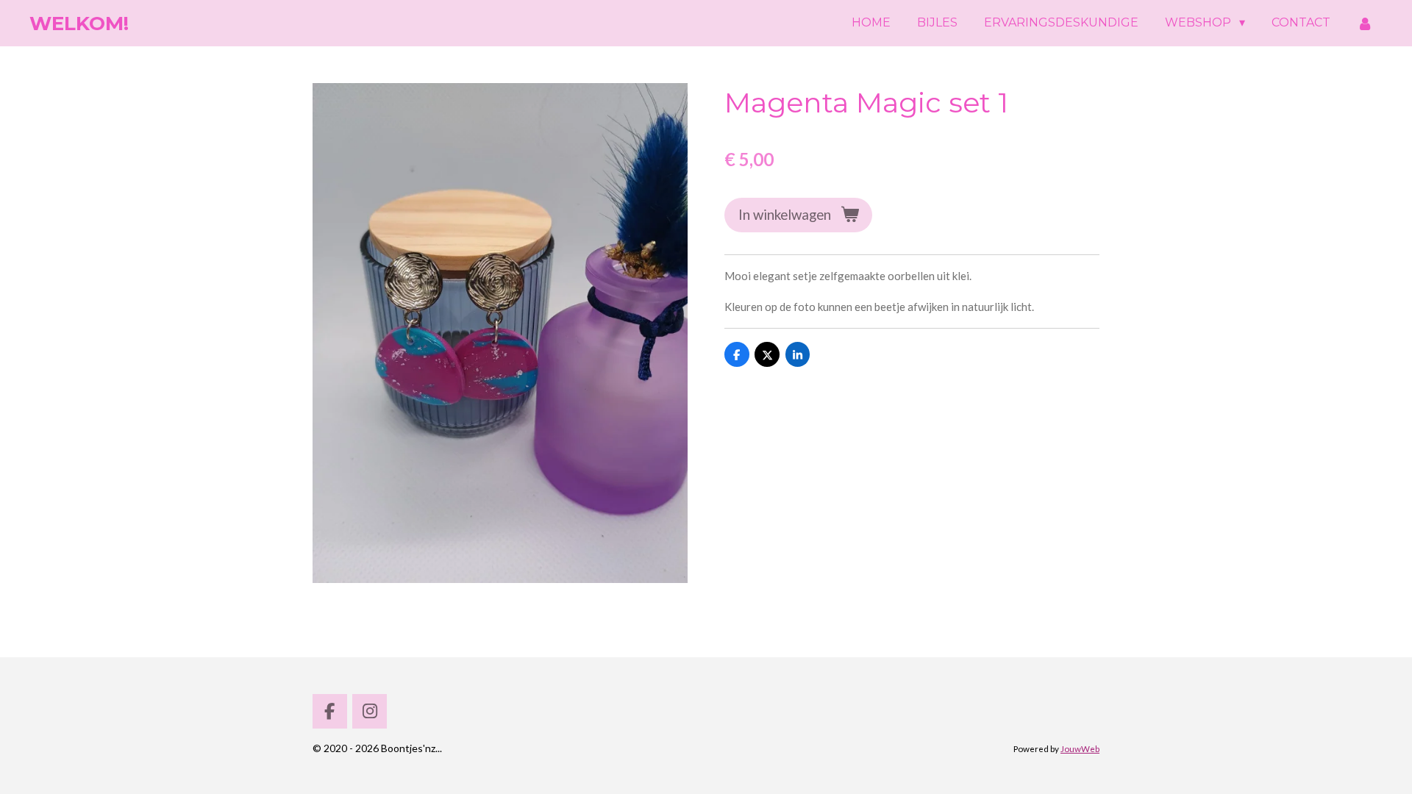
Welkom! (79, 23)
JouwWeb (1079, 748)
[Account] (1365, 23)
